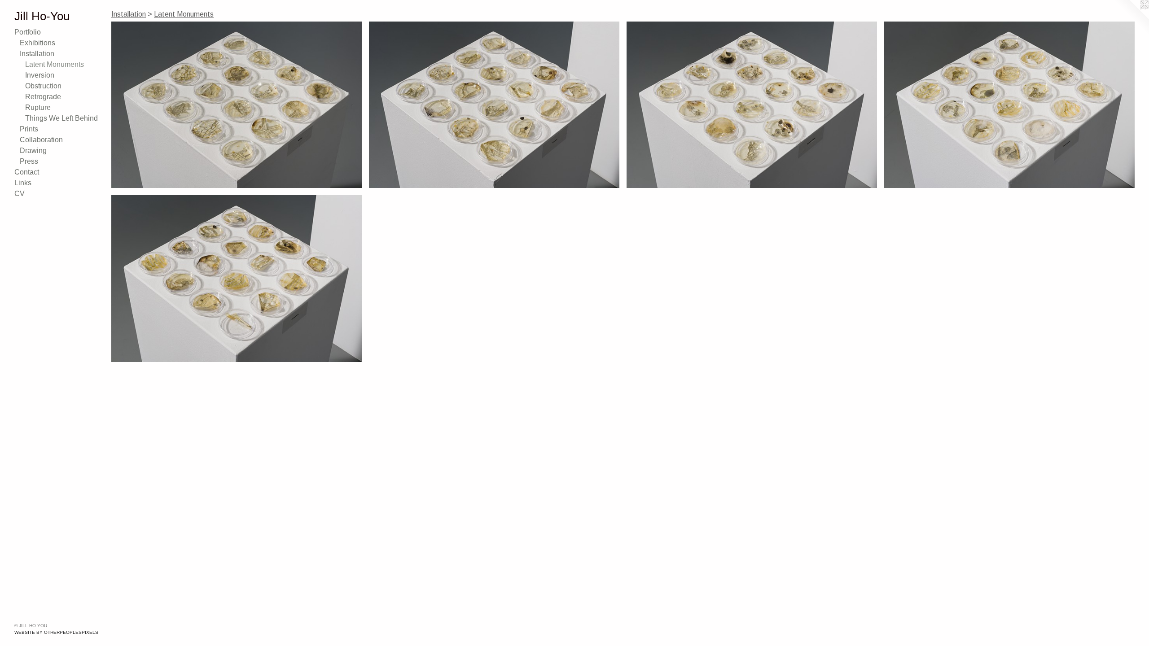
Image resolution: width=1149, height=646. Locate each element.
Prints (29, 129)
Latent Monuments (54, 64)
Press (29, 161)
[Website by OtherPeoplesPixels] (1131, 18)
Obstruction (43, 86)
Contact (26, 172)
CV (19, 193)
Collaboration (41, 140)
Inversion (39, 75)
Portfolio (27, 32)
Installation (37, 53)
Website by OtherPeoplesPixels (56, 632)
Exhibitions (37, 43)
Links (22, 183)
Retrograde (43, 96)
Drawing (33, 150)
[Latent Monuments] (236, 105)
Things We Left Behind (61, 118)
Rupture (38, 107)
